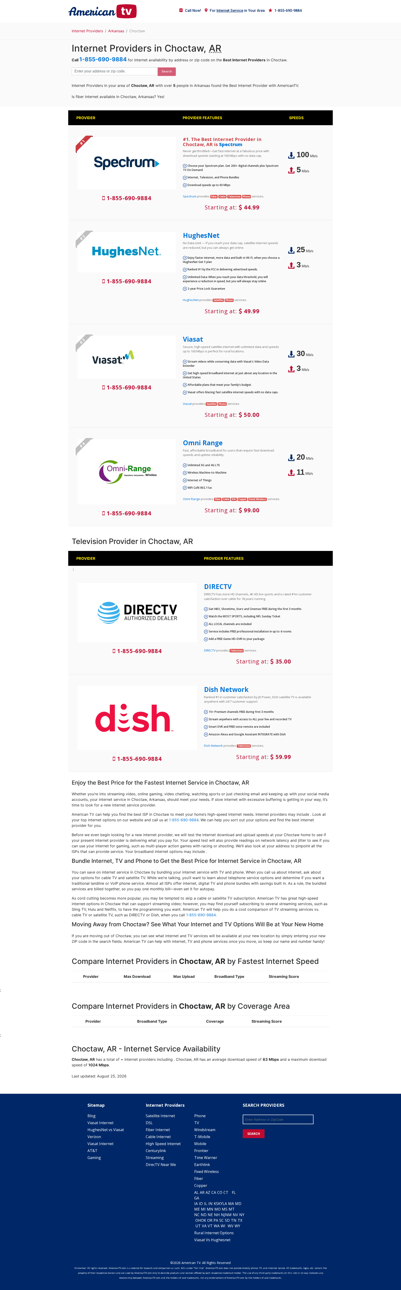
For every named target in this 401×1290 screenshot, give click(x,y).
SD (227, 1220)
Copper (200, 1185)
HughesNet (201, 235)
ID (201, 1203)
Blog (91, 1115)
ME (197, 1209)
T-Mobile (202, 1136)
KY (220, 1203)
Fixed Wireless (206, 1171)
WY (237, 1225)
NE (210, 1214)
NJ (223, 1214)
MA (231, 1203)
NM (228, 1214)
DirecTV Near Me (161, 1164)
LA (225, 1203)
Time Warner (205, 1157)
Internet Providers (87, 31)
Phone (200, 1115)
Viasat (193, 339)
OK (203, 1220)
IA (196, 1203)
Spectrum (230, 144)
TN (233, 1220)
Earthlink (202, 1164)
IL (205, 1203)
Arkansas (116, 31)
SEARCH (253, 1133)
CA (213, 1192)
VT (210, 1225)
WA (217, 1225)
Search (167, 71)
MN (210, 1209)
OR (209, 1220)
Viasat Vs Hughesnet (212, 1239)
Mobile (200, 1143)
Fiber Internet (158, 1129)
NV (235, 1214)
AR (202, 1192)
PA (215, 1220)
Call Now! (193, 10)
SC (221, 1220)
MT (232, 1209)
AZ (208, 1192)
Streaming (155, 1157)
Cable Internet (158, 1136)
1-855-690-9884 (288, 10)
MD (238, 1203)
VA (204, 1225)
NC (197, 1214)
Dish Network (226, 689)
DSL (149, 1122)
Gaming (94, 1157)
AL (196, 1192)
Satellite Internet (160, 1115)
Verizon (94, 1136)
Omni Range (203, 442)
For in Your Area (237, 10)
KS (216, 1203)
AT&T (92, 1150)
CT (225, 1192)
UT (198, 1225)
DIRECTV (218, 586)
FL (234, 1192)
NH (217, 1214)
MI (203, 1209)
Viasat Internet (100, 1122)
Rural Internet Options (214, 1232)
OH (198, 1220)
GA (196, 1198)
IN (210, 1203)
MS (224, 1209)
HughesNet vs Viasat (105, 1129)
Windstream (204, 1129)
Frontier (201, 1150)
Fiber (198, 1178)
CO (219, 1192)
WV (230, 1225)
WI (223, 1225)
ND (204, 1214)
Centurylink (156, 1150)
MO (217, 1209)
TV (196, 1122)
